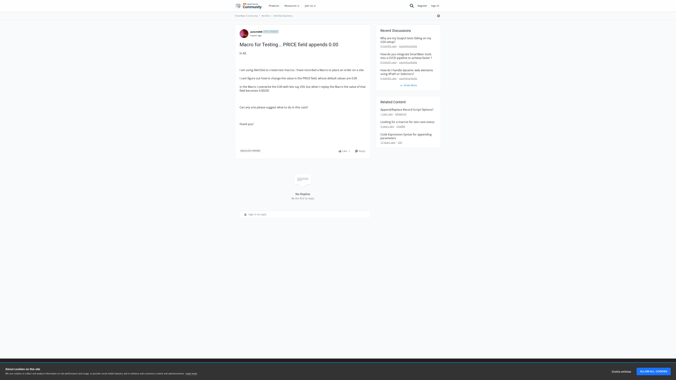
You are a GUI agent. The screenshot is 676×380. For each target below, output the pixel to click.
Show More (410, 85)
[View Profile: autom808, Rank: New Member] (244, 33)
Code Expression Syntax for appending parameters (406, 136)
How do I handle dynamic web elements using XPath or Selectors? (406, 72)
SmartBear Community (246, 15)
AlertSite (265, 15)
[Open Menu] (438, 15)
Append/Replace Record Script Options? (406, 110)
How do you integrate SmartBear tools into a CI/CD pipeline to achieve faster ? (406, 56)
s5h (400, 142)
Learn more (191, 373)
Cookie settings (621, 371)
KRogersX (400, 114)
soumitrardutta (408, 46)
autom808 (256, 31)
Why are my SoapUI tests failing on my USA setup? (405, 40)
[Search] (412, 6)
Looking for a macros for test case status (407, 122)
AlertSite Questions (283, 15)
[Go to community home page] (248, 6)
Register (422, 5)
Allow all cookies (653, 371)
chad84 (400, 126)
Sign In (435, 5)
